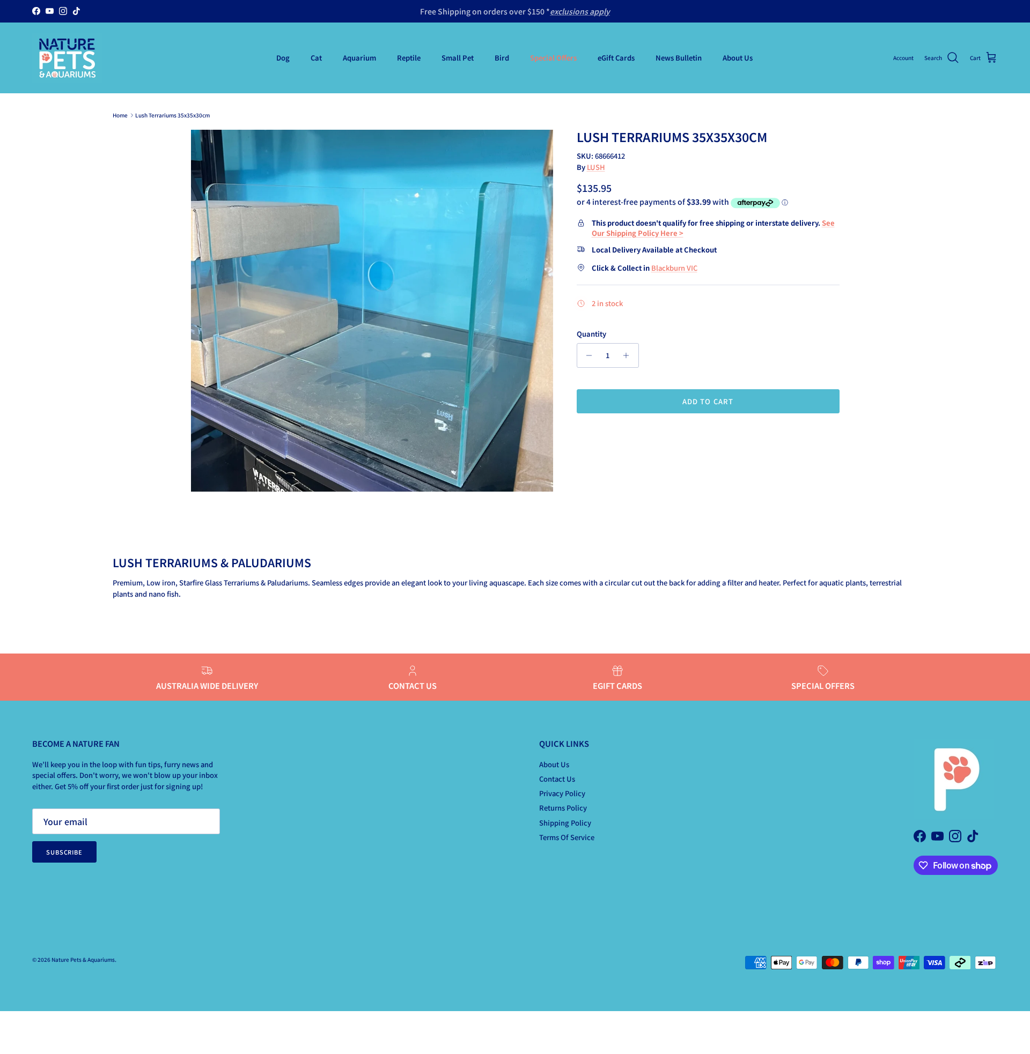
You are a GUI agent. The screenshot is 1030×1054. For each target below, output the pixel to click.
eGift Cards (616, 58)
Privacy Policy (562, 793)
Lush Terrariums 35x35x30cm (172, 115)
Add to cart (707, 401)
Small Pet (458, 58)
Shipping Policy (565, 823)
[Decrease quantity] (586, 355)
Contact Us (557, 779)
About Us (738, 58)
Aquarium (359, 58)
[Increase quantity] (629, 355)
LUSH (596, 167)
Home (120, 115)
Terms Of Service (566, 837)
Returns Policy (563, 808)
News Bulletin (679, 58)
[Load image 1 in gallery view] (372, 311)
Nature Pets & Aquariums (83, 959)
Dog (283, 58)
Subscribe (64, 852)
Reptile (409, 58)
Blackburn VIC (674, 268)
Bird (502, 58)
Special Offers (553, 58)
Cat (316, 58)
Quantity (591, 334)
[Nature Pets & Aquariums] (67, 58)
